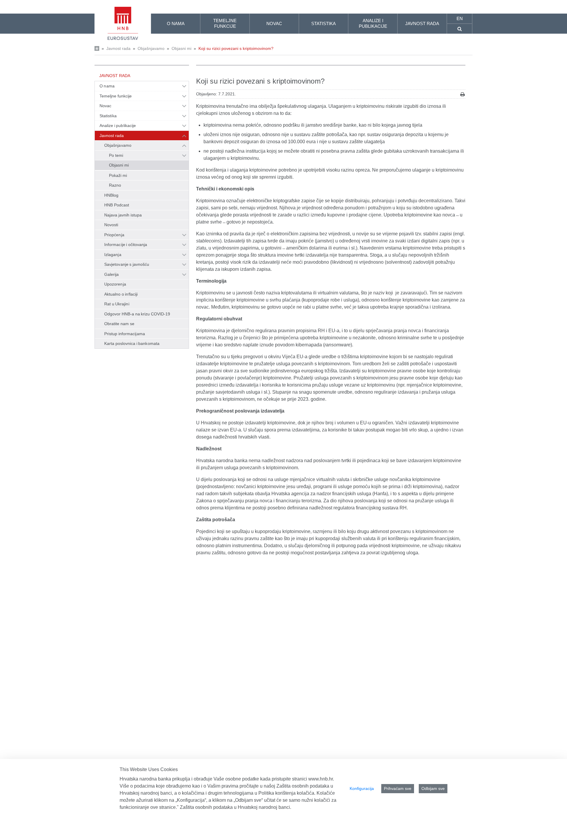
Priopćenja (114, 234)
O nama (107, 86)
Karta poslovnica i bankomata (131, 343)
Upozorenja (115, 284)
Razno (115, 185)
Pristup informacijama (124, 333)
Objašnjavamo (151, 48)
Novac (105, 105)
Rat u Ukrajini (116, 304)
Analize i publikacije (118, 125)
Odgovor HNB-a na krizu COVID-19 (137, 314)
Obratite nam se (119, 323)
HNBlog (111, 195)
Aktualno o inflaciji (121, 294)
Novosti (111, 224)
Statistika (108, 115)
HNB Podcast (116, 205)
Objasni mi (181, 48)
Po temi (116, 155)
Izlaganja (112, 254)
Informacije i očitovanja (125, 244)
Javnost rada (118, 48)
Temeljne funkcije (116, 96)
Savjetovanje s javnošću (126, 264)
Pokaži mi (118, 175)
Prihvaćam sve (397, 788)
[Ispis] (462, 94)
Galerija (111, 274)
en (460, 18)
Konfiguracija (362, 788)
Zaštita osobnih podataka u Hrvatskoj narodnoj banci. (235, 807)
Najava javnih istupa (123, 215)
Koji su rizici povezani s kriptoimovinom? (235, 48)
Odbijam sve (433, 788)
